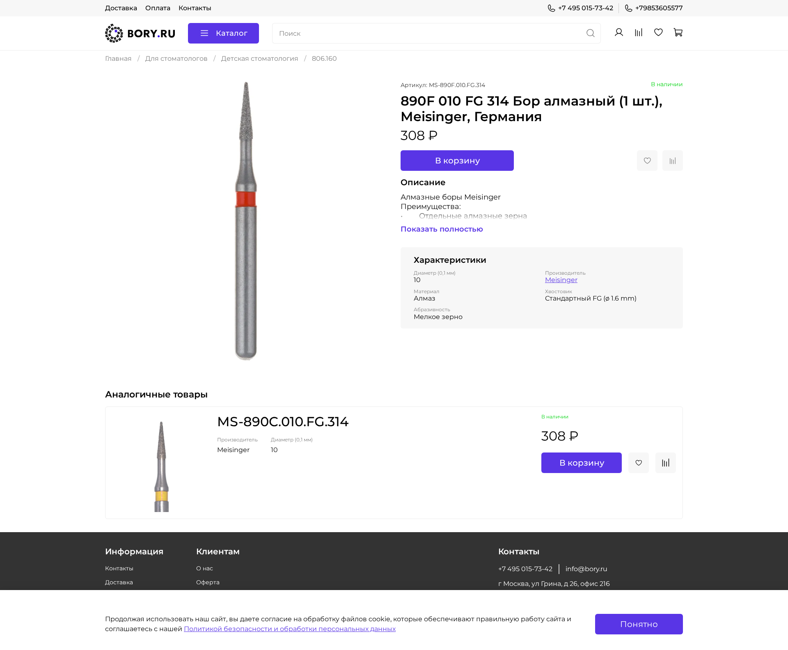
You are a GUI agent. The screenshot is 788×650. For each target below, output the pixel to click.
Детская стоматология (259, 58)
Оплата (157, 8)
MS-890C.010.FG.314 (282, 421)
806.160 (324, 58)
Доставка (121, 8)
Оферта (208, 582)
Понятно (639, 624)
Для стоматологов (176, 58)
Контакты (195, 8)
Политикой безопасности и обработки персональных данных (290, 629)
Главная (118, 58)
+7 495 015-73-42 (585, 8)
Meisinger (561, 280)
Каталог (231, 33)
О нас (204, 568)
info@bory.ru (586, 569)
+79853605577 (659, 8)
